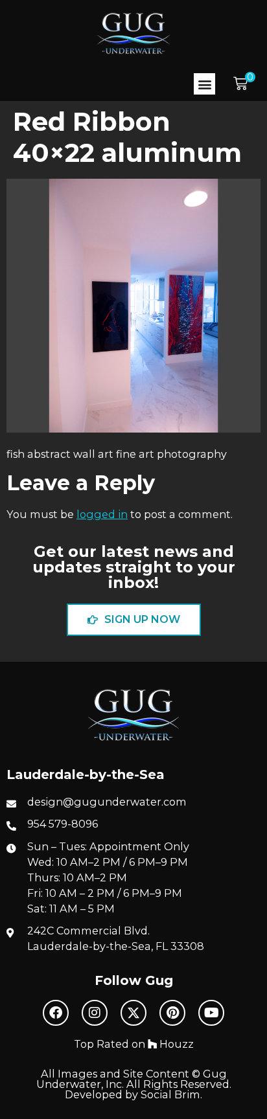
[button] (204, 84)
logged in (102, 514)
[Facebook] (56, 1013)
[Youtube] (211, 1013)
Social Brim (170, 1094)
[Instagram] (95, 1013)
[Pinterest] (172, 1013)
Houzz (175, 1043)
